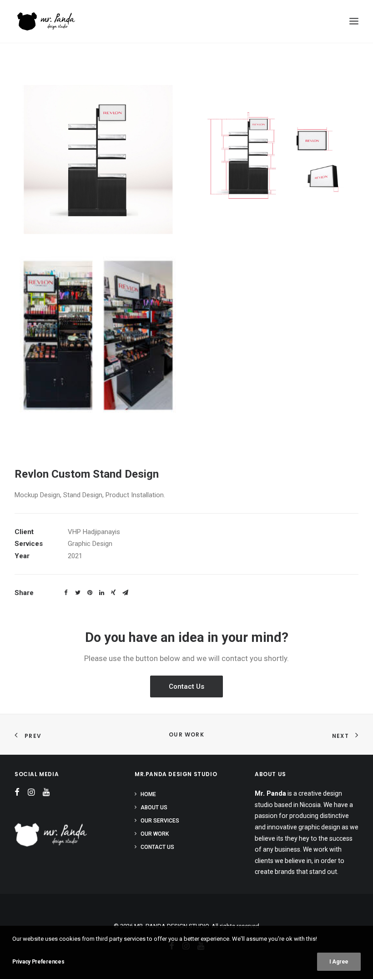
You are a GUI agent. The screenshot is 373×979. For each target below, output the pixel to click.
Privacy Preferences (38, 962)
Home (148, 794)
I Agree (338, 962)
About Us (154, 807)
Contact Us (186, 686)
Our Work (186, 734)
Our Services (160, 821)
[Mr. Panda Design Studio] (51, 835)
